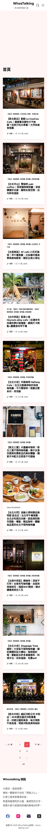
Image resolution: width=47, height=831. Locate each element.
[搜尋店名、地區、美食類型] (37, 5)
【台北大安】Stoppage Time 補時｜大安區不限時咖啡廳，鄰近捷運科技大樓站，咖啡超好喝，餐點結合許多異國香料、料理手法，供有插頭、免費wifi (23, 652)
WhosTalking (23, 3)
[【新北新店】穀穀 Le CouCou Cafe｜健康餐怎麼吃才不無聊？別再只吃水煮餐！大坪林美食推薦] (23, 93)
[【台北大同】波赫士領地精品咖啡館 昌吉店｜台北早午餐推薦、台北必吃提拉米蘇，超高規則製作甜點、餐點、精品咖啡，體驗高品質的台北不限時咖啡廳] (23, 486)
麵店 (36, 709)
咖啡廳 (22, 179)
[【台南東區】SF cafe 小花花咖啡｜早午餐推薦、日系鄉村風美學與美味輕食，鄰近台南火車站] (23, 223)
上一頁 (10, 745)
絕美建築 (28, 312)
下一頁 (37, 745)
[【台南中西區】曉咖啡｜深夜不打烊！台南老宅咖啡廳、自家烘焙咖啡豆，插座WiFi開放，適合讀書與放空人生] (23, 555)
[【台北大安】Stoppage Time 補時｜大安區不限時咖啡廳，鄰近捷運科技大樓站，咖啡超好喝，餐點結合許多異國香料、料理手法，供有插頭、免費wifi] (23, 620)
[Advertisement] (23, 35)
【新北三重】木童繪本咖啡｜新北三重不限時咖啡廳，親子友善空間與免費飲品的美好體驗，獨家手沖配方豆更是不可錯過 (23, 452)
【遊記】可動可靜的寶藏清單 (22, 309)
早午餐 (9, 309)
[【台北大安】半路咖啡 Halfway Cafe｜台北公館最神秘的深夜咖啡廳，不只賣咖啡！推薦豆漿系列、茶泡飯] (23, 356)
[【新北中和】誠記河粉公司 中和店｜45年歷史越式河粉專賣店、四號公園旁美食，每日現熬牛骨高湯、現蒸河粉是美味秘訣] (23, 688)
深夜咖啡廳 (35, 179)
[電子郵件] (29, 816)
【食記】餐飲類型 (13, 114)
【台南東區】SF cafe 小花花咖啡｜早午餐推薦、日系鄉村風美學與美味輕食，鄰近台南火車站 (23, 255)
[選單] (43, 5)
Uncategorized (13, 507)
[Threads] (39, 816)
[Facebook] (8, 816)
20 (23, 764)
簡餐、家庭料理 (32, 114)
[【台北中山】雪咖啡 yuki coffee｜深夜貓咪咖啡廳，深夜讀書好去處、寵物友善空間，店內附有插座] (23, 158)
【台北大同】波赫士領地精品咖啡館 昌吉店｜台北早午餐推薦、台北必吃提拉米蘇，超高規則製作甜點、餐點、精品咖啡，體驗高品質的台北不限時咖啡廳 (23, 518)
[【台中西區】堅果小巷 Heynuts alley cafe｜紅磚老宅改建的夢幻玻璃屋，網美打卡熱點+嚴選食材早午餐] (23, 288)
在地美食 (23, 114)
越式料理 (10, 709)
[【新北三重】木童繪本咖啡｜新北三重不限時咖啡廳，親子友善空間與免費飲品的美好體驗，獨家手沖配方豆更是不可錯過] (23, 421)
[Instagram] (18, 816)
